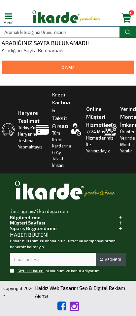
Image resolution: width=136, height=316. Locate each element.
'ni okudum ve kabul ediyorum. (59, 270)
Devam (68, 67)
